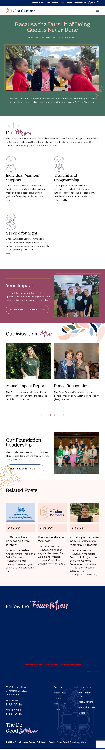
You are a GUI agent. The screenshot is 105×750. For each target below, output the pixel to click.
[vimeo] (15, 704)
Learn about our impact (25, 309)
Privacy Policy (62, 742)
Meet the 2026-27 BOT (23, 469)
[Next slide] (63, 415)
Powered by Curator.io (92, 671)
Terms (72, 742)
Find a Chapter (51, 3)
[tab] (50, 415)
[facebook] (6, 704)
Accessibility (81, 742)
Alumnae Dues (36, 3)
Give (62, 3)
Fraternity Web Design (37, 742)
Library (69, 3)
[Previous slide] (41, 415)
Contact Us (59, 687)
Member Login (80, 3)
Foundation (45, 37)
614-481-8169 (12, 694)
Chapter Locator (85, 687)
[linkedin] (20, 704)
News (57, 709)
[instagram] (10, 704)
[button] (97, 11)
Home (31, 37)
